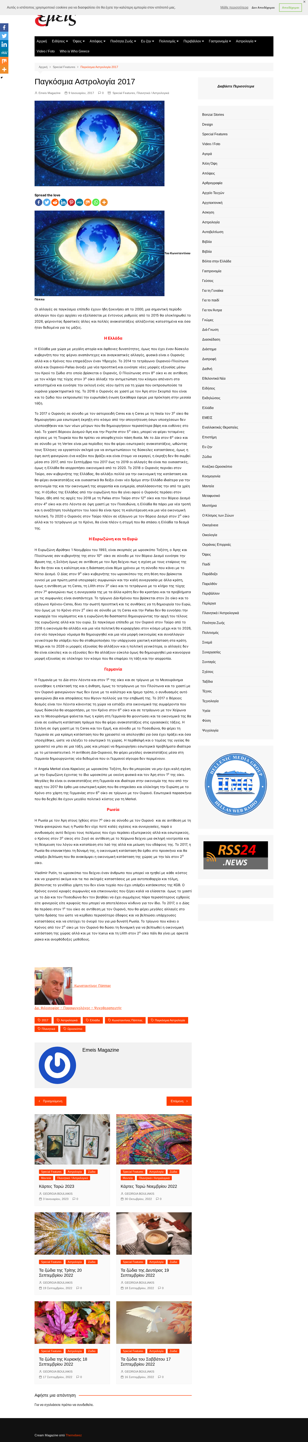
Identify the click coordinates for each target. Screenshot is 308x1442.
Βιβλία (207, 242)
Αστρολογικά (69, 1020)
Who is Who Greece (74, 51)
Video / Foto (46, 51)
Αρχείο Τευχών (213, 193)
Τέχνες (207, 691)
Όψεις (77, 41)
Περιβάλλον (192, 41)
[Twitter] (46, 202)
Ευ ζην (146, 41)
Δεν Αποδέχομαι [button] (263, 7)
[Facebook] (38, 202)
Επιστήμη (209, 437)
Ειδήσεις (58, 41)
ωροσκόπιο (74, 1028)
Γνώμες (208, 320)
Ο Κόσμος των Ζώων (218, 515)
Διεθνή (207, 369)
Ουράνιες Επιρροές (216, 544)
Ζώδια (92, 1171)
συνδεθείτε (85, 1405)
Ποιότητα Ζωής (121, 41)
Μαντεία (46, 1178)
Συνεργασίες (211, 652)
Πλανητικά (48, 1028)
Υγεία (206, 711)
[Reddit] (55, 202)
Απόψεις (96, 41)
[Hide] (1, 77)
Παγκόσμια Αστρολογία (170, 1020)
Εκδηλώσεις (211, 398)
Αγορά (207, 154)
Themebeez (74, 1435)
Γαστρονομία (218, 41)
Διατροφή (209, 359)
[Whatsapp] (96, 202)
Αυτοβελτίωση (212, 232)
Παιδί (206, 564)
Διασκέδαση (211, 339)
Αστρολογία (244, 41)
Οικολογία (209, 535)
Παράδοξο (209, 574)
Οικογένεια (210, 525)
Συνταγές (209, 662)
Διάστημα (209, 349)
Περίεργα (209, 603)
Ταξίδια (207, 681)
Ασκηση (208, 212)
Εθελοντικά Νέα (213, 378)
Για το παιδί (210, 300)
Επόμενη (177, 1101)
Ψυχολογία (210, 730)
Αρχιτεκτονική (212, 203)
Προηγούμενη (52, 1101)
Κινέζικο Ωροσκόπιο (217, 466)
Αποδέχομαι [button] (290, 7)
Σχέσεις (208, 671)
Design (207, 124)
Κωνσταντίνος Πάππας (127, 1020)
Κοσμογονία (211, 476)
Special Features (124, 93)
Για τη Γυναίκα (212, 290)
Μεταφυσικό (211, 496)
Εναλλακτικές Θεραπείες (220, 427)
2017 (45, 1020)
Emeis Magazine (50, 93)
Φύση (206, 720)
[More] (104, 202)
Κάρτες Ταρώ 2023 (56, 1186)
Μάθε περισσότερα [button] (234, 7)
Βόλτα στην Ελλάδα (216, 261)
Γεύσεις (208, 281)
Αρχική (42, 41)
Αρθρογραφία (212, 183)
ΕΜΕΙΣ (207, 417)
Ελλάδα (95, 1020)
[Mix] (87, 202)
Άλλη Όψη (209, 163)
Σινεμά (207, 642)
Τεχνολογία (210, 701)
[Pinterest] (71, 202)
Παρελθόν (209, 584)
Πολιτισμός (167, 41)
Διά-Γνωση (210, 329)
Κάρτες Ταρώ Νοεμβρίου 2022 (149, 1186)
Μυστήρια (209, 505)
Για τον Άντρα (212, 310)
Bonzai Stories (213, 114)
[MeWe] (79, 202)
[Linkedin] (63, 202)
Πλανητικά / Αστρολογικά (153, 93)
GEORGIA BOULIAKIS (57, 1193)
